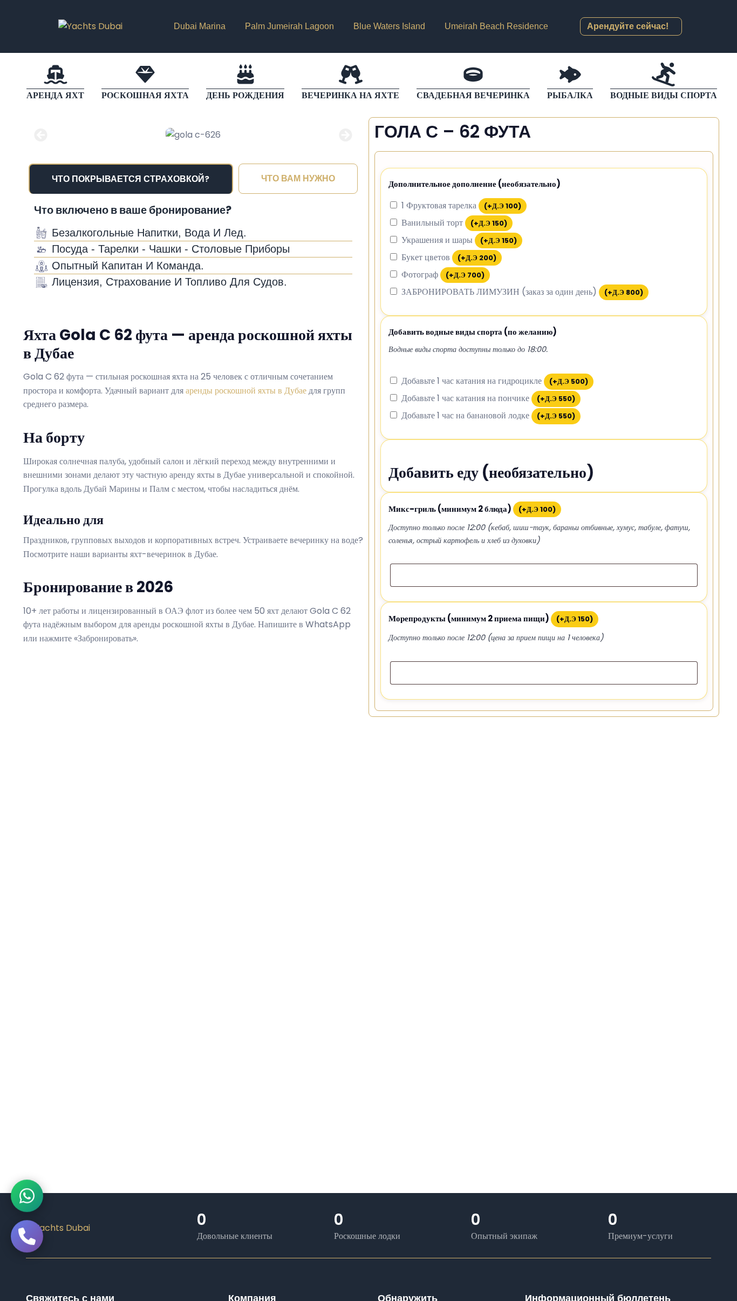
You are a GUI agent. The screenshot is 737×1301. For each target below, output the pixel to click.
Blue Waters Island (389, 26)
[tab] (131, 179)
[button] (40, 134)
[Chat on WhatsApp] (27, 1198)
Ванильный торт (454, 222)
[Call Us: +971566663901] (27, 1239)
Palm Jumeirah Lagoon (289, 26)
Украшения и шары (459, 240)
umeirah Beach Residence (496, 26)
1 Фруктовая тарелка (461, 205)
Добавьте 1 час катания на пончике (488, 398)
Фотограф (442, 274)
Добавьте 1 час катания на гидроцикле (494, 381)
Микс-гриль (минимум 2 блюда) (472, 508)
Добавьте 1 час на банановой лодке (488, 415)
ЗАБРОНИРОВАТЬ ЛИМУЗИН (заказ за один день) (522, 292)
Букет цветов (448, 257)
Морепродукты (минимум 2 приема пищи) (490, 618)
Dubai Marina (200, 26)
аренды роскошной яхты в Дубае (246, 390)
